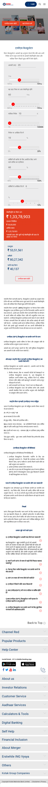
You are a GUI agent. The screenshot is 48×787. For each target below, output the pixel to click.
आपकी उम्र (12, 65)
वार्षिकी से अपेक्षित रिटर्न (16, 186)
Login (33, 4)
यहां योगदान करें (27, 23)
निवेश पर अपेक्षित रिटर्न (16, 133)
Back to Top (35, 622)
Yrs (9, 76)
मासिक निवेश (12, 114)
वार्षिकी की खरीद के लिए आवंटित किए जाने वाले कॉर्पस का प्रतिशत (22, 160)
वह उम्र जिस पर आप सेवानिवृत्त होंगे (20, 89)
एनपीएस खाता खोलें (11, 23)
